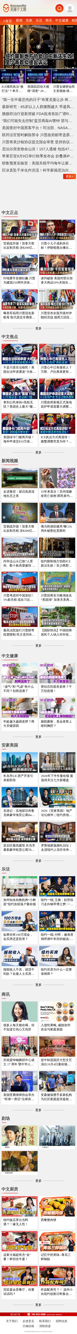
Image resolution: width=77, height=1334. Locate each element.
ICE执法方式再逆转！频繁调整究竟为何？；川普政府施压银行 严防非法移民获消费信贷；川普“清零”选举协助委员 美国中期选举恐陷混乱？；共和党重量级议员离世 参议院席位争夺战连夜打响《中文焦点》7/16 (57, 439)
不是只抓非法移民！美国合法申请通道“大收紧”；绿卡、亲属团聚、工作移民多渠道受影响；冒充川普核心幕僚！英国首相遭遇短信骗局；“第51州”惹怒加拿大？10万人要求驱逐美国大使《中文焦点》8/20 (19, 370)
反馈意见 (28, 1321)
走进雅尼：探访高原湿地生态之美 (18, 494)
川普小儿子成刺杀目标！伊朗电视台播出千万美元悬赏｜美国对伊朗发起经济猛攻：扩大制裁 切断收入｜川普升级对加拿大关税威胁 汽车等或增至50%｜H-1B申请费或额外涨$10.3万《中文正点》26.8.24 (57, 246)
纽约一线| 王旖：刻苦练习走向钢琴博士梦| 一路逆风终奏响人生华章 (57, 902)
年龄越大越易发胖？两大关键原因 (18, 724)
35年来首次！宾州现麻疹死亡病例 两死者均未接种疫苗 (57, 494)
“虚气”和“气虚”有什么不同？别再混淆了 (18, 689)
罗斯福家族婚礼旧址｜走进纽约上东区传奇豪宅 (56, 848)
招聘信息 (61, 1321)
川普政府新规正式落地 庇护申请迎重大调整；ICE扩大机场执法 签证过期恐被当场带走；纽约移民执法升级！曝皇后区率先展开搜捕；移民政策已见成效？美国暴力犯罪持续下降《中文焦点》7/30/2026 (57, 405)
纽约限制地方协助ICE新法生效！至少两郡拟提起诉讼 (56, 564)
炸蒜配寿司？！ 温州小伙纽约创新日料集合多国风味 (57, 1292)
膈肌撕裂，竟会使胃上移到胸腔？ (56, 724)
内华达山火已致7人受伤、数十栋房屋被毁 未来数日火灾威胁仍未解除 (19, 564)
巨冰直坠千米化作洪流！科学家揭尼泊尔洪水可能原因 (38, 170)
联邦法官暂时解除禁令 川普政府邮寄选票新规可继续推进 (38, 135)
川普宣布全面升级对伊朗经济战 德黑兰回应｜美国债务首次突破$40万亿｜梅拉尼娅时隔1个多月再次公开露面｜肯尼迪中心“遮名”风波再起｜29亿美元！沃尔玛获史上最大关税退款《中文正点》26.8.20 (57, 315)
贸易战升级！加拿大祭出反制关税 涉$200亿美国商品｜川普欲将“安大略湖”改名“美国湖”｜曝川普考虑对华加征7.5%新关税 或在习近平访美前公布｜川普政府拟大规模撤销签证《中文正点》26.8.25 (19, 246)
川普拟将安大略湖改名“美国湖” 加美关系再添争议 (56, 598)
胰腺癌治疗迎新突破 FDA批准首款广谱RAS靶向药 (38, 114)
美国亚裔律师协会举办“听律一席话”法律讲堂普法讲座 (18, 1097)
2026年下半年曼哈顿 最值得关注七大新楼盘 (57, 778)
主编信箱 (28, 1326)
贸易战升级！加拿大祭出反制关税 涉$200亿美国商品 (19, 529)
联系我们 (45, 1321)
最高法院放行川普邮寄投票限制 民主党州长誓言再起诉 (19, 633)
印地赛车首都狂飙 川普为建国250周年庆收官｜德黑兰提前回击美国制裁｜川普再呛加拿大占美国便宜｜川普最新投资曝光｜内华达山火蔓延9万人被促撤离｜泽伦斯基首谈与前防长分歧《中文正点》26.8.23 (19, 281)
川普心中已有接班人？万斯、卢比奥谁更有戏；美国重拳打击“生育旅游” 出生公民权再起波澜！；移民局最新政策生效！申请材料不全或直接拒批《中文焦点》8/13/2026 (57, 370)
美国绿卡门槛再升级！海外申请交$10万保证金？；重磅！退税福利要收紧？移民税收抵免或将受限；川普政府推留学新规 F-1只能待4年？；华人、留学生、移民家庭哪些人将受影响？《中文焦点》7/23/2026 (19, 439)
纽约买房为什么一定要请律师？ (56, 971)
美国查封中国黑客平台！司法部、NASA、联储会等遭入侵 (38, 128)
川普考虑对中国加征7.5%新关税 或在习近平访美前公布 (18, 598)
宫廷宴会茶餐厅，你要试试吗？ (18, 1292)
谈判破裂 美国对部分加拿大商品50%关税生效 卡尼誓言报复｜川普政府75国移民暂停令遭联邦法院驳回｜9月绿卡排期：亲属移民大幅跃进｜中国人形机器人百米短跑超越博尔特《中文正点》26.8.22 (57, 281)
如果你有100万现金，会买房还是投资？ (18, 937)
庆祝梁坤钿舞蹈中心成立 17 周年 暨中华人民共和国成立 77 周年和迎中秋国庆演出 (18, 1062)
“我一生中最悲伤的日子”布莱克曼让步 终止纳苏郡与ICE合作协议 (38, 100)
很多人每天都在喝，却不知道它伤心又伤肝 (18, 1027)
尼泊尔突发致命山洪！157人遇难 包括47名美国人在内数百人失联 (38, 149)
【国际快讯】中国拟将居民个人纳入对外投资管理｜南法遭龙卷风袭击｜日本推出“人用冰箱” (56, 633)
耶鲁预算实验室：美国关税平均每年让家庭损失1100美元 (38, 163)
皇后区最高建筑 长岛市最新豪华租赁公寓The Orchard (19, 848)
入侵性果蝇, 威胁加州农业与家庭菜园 (55, 1027)
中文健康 (61, 20)
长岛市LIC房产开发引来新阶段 (18, 778)
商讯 (48, 20)
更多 (69, 176)
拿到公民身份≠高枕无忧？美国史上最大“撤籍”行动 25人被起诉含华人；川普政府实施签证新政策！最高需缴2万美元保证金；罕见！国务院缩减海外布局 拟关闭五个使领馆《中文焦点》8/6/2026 (19, 405)
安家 (29, 20)
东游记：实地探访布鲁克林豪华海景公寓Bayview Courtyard (19, 813)
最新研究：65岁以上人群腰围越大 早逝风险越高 (38, 107)
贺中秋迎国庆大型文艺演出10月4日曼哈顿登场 (56, 1062)
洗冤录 (7, 1147)
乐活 (39, 20)
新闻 (19, 20)
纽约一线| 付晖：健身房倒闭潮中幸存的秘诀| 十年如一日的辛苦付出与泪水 (57, 937)
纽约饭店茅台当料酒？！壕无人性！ (15, 1222)
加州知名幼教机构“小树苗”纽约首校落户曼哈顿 (19, 902)
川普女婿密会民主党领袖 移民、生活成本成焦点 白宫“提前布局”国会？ (64, 89)
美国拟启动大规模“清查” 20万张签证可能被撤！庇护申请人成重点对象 (38, 89)
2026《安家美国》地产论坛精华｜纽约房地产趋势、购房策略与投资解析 (56, 813)
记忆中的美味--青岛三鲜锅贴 (56, 1257)
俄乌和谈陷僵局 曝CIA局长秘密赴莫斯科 (56, 528)
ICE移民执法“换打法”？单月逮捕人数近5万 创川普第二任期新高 (13, 89)
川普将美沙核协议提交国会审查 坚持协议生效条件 (38, 142)
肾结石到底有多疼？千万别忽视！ (56, 689)
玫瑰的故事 (9, 1173)
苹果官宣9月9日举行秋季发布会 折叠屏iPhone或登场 (38, 156)
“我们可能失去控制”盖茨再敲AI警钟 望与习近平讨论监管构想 (38, 121)
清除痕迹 (45, 1326)
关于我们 (12, 1321)
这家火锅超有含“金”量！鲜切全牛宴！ (17, 1257)
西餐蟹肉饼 (48, 1220)
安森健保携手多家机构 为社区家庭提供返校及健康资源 (56, 1097)
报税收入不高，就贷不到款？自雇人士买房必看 (18, 972)
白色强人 (45, 1147)
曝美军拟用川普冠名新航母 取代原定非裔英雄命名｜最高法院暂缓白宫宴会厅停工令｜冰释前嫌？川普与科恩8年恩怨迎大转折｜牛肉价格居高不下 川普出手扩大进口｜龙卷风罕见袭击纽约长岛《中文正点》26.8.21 (19, 315)
